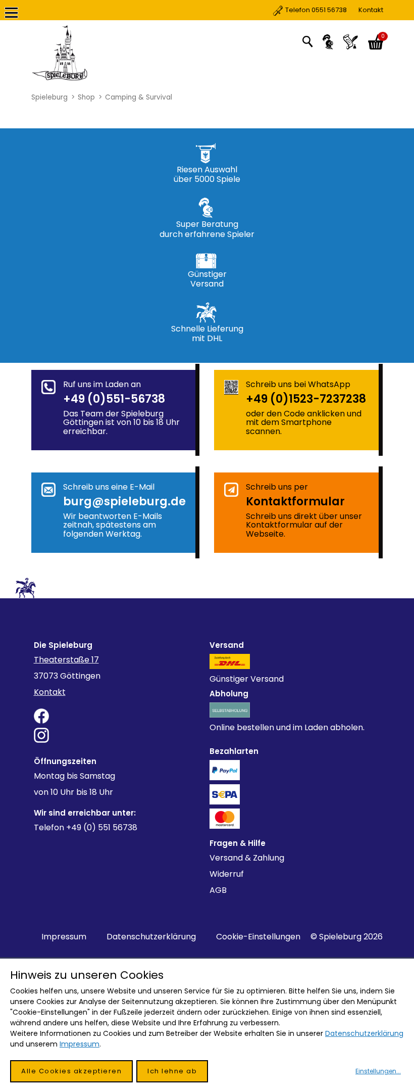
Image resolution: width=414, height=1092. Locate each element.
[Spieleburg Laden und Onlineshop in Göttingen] (89, 53)
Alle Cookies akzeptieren (71, 1071)
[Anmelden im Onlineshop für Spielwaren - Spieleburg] (328, 42)
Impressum (63, 936)
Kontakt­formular (295, 501)
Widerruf (227, 874)
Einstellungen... (378, 1071)
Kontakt (334, 10)
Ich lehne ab (172, 1071)
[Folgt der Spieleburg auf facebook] (119, 716)
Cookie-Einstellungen (258, 936)
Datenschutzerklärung (151, 936)
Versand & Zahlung (247, 858)
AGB (218, 890)
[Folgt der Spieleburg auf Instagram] (119, 735)
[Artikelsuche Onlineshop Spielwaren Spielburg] (307, 41)
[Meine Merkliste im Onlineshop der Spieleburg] (350, 42)
